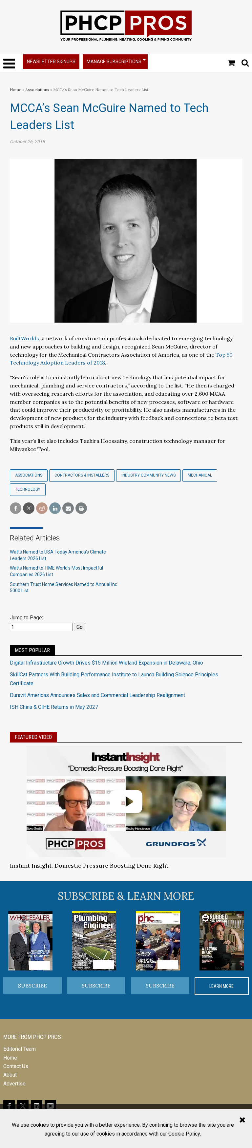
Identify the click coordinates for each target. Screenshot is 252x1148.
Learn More (221, 986)
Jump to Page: (26, 617)
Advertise (14, 1084)
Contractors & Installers (81, 475)
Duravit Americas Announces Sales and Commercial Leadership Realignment (97, 695)
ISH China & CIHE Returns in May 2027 (54, 707)
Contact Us (15, 1066)
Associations (37, 89)
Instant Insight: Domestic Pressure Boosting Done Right (89, 865)
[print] (81, 508)
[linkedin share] (55, 508)
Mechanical (200, 475)
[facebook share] (15, 508)
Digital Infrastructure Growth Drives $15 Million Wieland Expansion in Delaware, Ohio (106, 663)
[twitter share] (28, 508)
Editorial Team (19, 1049)
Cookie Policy (184, 1134)
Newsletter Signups (51, 61)
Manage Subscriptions (114, 61)
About (10, 1075)
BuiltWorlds (24, 338)
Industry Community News (148, 475)
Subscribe (32, 985)
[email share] (68, 508)
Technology (27, 489)
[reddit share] (42, 508)
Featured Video (33, 737)
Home (15, 89)
